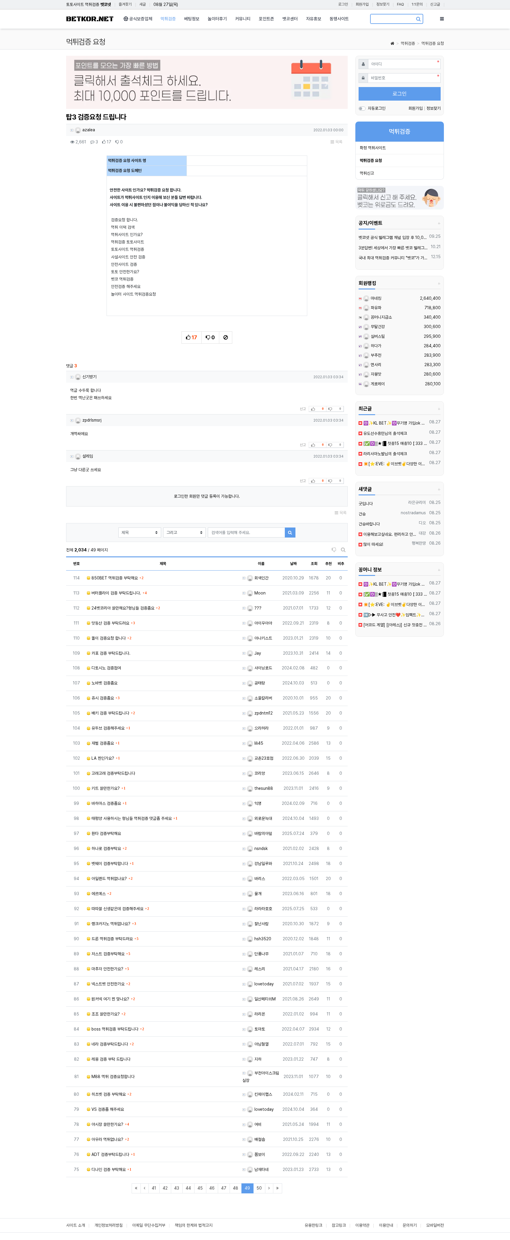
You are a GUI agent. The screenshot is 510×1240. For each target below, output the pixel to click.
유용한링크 (313, 1225)
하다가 (375, 345)
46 (212, 1188)
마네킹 (375, 298)
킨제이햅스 (262, 1094)
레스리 (259, 969)
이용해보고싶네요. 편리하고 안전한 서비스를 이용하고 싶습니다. (389, 534)
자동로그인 (376, 108)
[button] (87, 84)
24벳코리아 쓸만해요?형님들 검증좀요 (122, 608)
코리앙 (259, 773)
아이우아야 (262, 623)
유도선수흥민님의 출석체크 (384, 433)
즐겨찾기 (125, 4)
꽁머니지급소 (381, 317)
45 (200, 1188)
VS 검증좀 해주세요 (107, 1109)
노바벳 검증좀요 (103, 683)
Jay (257, 653)
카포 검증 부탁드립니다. (110, 653)
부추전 (375, 355)
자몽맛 (375, 374)
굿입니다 (366, 503)
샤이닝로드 (262, 668)
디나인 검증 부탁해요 (108, 1169)
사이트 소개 (75, 1225)
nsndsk (260, 848)
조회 (314, 563)
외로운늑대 (262, 818)
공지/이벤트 (370, 223)
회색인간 (261, 578)
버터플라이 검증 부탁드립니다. (115, 593)
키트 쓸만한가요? (105, 788)
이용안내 (386, 1225)
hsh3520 (262, 938)
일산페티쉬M (264, 999)
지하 (257, 1059)
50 (259, 1188)
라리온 (259, 1014)
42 (165, 1188)
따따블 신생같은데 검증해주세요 (116, 908)
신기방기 (89, 376)
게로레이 (377, 383)
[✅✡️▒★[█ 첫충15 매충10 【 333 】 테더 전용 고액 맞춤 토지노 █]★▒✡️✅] (394, 443)
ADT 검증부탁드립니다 (109, 1154)
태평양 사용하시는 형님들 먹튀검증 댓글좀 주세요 (131, 818)
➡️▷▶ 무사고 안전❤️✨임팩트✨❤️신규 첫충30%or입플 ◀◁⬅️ (394, 614)
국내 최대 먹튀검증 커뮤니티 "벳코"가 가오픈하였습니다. (394, 257)
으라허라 (261, 728)
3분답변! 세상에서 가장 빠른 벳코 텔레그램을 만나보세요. (394, 247)
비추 (341, 563)
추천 (328, 563)
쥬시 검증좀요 (102, 698)
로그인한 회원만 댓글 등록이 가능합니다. (207, 496)
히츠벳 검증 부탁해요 (108, 1094)
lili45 (258, 743)
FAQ (400, 4)
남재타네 (261, 1169)
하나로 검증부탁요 (105, 848)
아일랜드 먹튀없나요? (108, 878)
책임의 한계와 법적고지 (193, 1225)
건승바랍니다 (369, 524)
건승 (362, 514)
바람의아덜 (262, 833)
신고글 (435, 4)
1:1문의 (417, 4)
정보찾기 (382, 4)
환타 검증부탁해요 (105, 833)
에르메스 (98, 893)
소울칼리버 (262, 698)
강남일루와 (262, 863)
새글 (142, 4)
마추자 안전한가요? (106, 969)
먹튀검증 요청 (432, 43)
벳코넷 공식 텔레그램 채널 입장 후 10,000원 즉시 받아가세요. (393, 237)
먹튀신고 (367, 173)
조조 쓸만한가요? (105, 1014)
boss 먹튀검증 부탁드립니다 (114, 1029)
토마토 (259, 1029)
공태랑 (259, 683)
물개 (257, 893)
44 (188, 1188)
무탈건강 (377, 326)
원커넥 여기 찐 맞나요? (109, 999)
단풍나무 (261, 953)
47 (223, 1188)
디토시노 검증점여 (105, 668)
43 (176, 1188)
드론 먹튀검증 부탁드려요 (111, 938)
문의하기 (410, 1225)
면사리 (375, 364)
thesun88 (263, 788)
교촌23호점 (263, 758)
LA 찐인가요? (102, 758)
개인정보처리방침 (108, 1225)
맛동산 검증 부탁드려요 (109, 623)
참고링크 (339, 1225)
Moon (259, 593)
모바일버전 (435, 1225)
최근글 (365, 409)
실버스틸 (377, 336)
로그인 (343, 4)
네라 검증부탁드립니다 (109, 1044)
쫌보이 (259, 1154)
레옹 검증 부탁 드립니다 (110, 1059)
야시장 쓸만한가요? (106, 1124)
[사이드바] (442, 18)
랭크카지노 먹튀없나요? (110, 923)
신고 (303, 409)
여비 (257, 1124)
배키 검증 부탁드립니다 (109, 713)
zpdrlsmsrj (91, 420)
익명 (257, 803)
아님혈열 (261, 1044)
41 (154, 1188)
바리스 (259, 878)
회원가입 (362, 4)
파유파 (375, 307)
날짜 (293, 563)
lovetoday (263, 984)
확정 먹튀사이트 (373, 147)
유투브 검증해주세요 (107, 728)
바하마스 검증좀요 (105, 803)
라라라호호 (262, 908)
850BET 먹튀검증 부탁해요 (114, 578)
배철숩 (259, 1139)
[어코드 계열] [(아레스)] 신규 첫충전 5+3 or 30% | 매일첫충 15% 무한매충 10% (394, 625)
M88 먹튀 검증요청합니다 (112, 1076)
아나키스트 (262, 638)
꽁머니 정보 (370, 570)
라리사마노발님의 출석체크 (384, 453)
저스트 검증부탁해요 (107, 953)
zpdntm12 (263, 713)
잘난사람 (261, 923)
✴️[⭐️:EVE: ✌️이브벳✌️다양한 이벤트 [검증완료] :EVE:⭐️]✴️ (394, 463)
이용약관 (362, 1225)
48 (235, 1188)
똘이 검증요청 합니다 (108, 638)
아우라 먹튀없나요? (106, 1139)
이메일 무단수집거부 (148, 1225)
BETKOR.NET (90, 19)
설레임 (87, 456)
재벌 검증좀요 (102, 743)
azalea (88, 129)
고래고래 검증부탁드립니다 (112, 773)
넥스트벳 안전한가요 (107, 984)
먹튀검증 (408, 43)
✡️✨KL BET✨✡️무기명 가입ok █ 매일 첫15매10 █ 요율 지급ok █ (394, 423)
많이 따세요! (372, 544)
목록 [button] (338, 142)
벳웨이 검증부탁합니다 (109, 863)
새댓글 (365, 489)
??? (257, 608)
